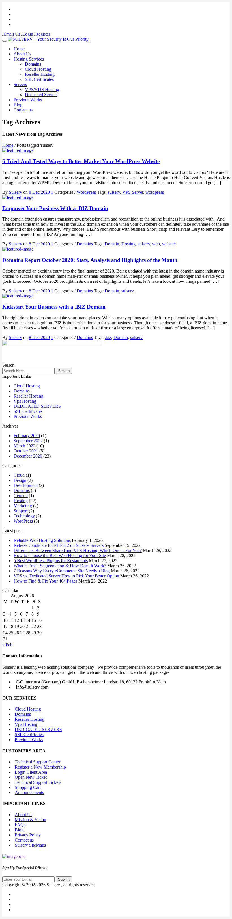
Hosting (128, 243)
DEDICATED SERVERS (37, 406)
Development (26, 485)
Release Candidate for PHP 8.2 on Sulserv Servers (59, 545)
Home (19, 48)
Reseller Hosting (40, 74)
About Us (22, 53)
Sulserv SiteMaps (30, 845)
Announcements (29, 792)
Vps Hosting (25, 401)
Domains (33, 64)
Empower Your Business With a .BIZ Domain (55, 208)
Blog (18, 104)
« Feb (7, 644)
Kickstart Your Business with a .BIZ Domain (54, 307)
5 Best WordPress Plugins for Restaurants (51, 560)
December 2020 (28, 456)
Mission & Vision (30, 819)
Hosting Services (29, 59)
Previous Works (28, 99)
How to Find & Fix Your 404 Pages (45, 581)
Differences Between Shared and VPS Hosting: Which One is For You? (78, 550)
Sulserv (15, 192)
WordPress (86, 192)
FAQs (20, 824)
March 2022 (24, 445)
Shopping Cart (28, 787)
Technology (24, 516)
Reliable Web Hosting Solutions (42, 540)
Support (21, 510)
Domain (112, 243)
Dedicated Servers (41, 94)
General (21, 495)
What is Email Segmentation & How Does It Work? (60, 565)
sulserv (114, 192)
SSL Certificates (39, 79)
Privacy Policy (28, 834)
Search (64, 371)
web (156, 243)
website (169, 243)
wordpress (154, 192)
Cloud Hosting (38, 69)
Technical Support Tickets (38, 782)
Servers (20, 84)
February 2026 (27, 435)
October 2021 (26, 450)
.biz (108, 337)
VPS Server (132, 192)
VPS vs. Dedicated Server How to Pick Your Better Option (66, 575)
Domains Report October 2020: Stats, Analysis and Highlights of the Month (89, 260)
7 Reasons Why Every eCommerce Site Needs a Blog (62, 570)
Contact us (23, 109)
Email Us (11, 34)
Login (27, 34)
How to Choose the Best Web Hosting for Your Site (60, 555)
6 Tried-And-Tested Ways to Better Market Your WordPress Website (81, 161)
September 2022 (28, 440)
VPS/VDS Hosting (42, 89)
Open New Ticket (31, 777)
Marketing (23, 505)
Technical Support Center (37, 762)
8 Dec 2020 (39, 192)
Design (20, 480)
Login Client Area (31, 772)
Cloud (19, 475)
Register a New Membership (40, 767)
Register (42, 34)
